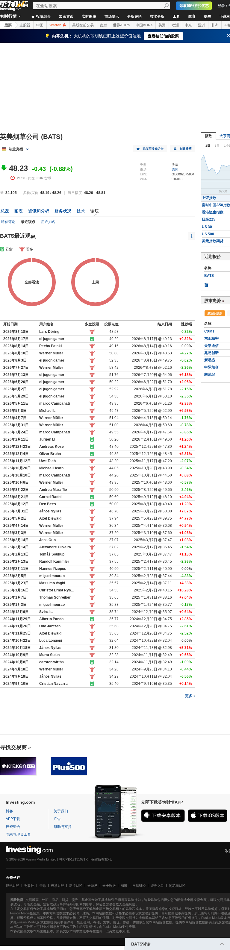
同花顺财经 (177, 885)
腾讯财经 (12, 885)
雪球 (42, 885)
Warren (55, 25)
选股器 (24, 25)
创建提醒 (186, 148)
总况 (5, 211)
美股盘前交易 (83, 25)
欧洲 (175, 25)
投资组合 (43, 16)
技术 (81, 211)
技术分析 (157, 16)
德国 (175, 169)
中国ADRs (144, 25)
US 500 (208, 234)
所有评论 (8, 222)
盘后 (103, 25)
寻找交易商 (13, 747)
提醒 (207, 16)
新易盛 (209, 360)
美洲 (162, 25)
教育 (192, 16)
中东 (188, 25)
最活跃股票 (214, 313)
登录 (221, 6)
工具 (176, 16)
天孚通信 (211, 346)
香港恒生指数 (212, 212)
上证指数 (209, 198)
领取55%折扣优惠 (194, 6)
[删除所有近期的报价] (206, 283)
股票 (8, 25)
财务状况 (63, 211)
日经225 (208, 219)
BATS (209, 276)
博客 (9, 811)
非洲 (214, 25)
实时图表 (89, 16)
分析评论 (134, 16)
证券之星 (157, 885)
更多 (188, 696)
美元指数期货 (212, 241)
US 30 (207, 227)
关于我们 (61, 811)
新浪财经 (75, 885)
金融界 (92, 885)
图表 (18, 211)
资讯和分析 (38, 211)
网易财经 (139, 885)
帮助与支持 (63, 827)
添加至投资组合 (153, 148)
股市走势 (212, 300)
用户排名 (48, 222)
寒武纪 (209, 374)
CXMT (209, 331)
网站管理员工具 (18, 834)
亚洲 (201, 25)
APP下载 (13, 819)
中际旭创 (211, 367)
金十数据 (109, 885)
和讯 (124, 885)
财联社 (29, 885)
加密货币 (66, 16)
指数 (208, 136)
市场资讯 (112, 16)
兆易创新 (211, 353)
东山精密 (211, 338)
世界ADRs (121, 25)
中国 (39, 25)
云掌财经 (57, 885)
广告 (57, 819)
